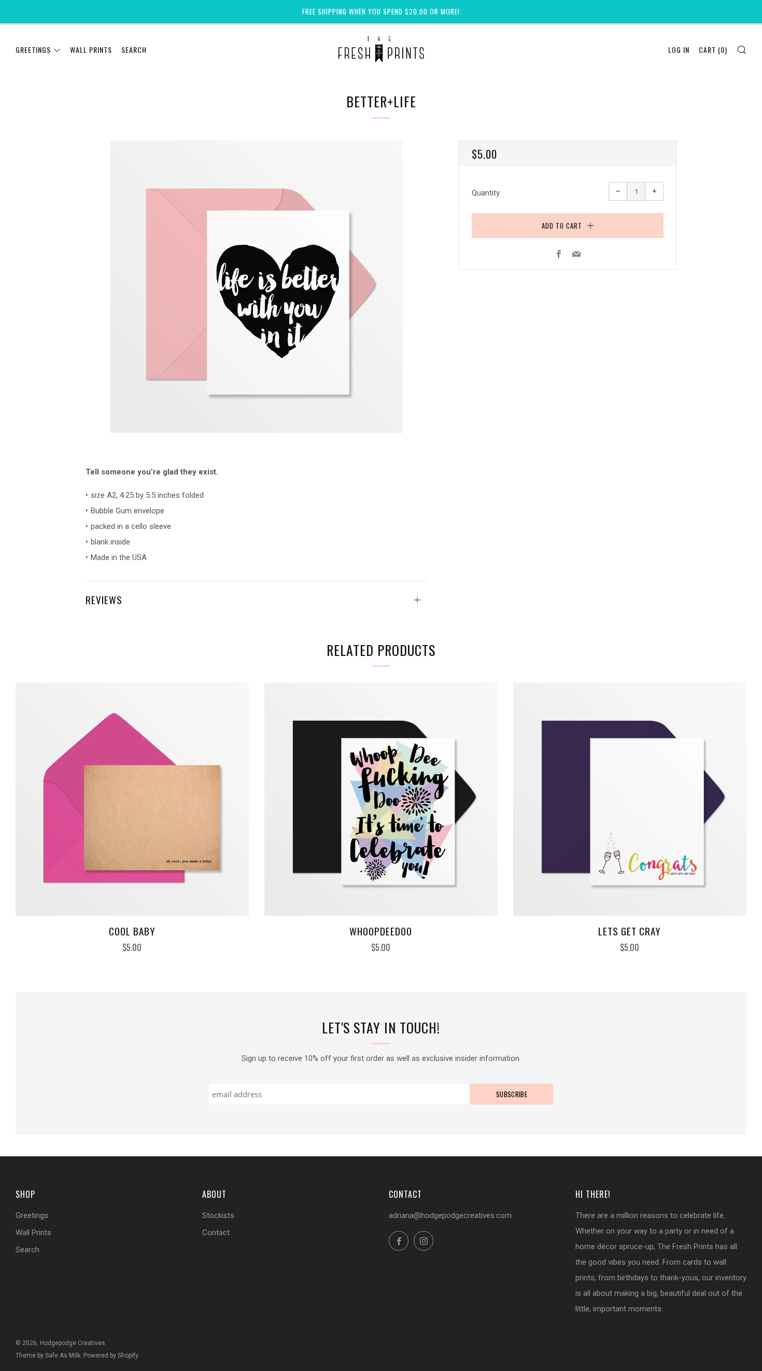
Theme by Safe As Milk (48, 1355)
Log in (678, 49)
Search (134, 49)
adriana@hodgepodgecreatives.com (450, 1215)
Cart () (713, 49)
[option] (256, 287)
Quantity (486, 193)
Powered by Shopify (110, 1355)
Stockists (218, 1215)
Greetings (33, 49)
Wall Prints (91, 49)
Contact (216, 1232)
